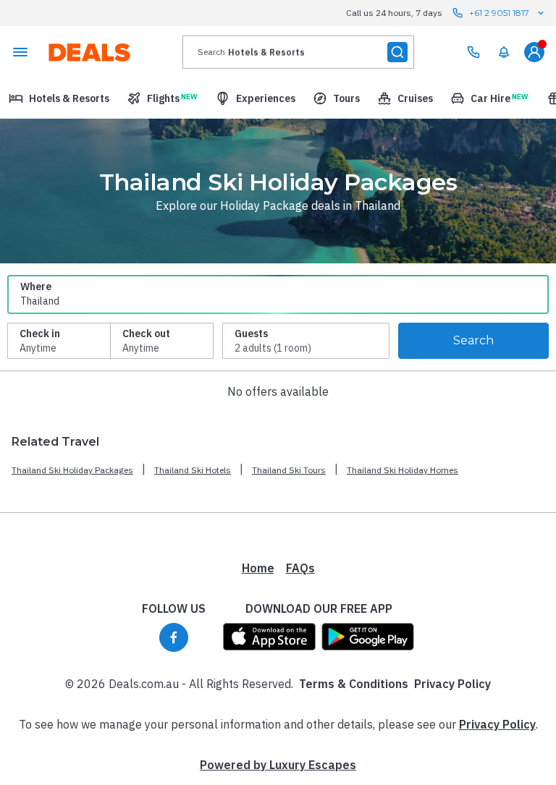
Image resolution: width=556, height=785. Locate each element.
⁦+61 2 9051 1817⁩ (499, 12)
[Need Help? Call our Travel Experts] (473, 52)
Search (473, 340)
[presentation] (298, 52)
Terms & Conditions (353, 683)
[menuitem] (503, 52)
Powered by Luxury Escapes (278, 765)
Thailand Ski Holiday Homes (402, 469)
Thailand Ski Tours (289, 469)
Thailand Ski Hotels (192, 469)
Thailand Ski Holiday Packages (72, 469)
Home (258, 568)
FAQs (300, 568)
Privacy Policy (452, 683)
